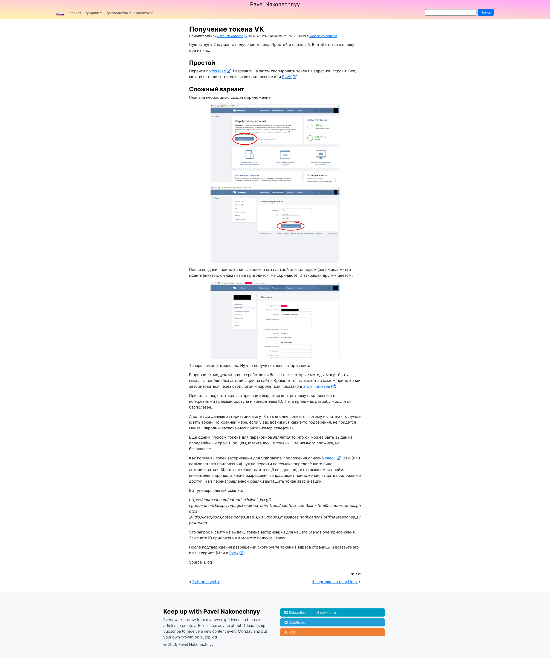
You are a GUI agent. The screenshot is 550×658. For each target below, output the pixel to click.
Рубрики (92, 13)
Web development (323, 36)
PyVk (233, 553)
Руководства (117, 13)
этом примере (316, 386)
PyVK (287, 76)
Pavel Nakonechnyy (275, 4)
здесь (330, 458)
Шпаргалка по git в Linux (335, 581)
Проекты (142, 13)
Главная (74, 13)
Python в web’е (206, 581)
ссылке (219, 71)
